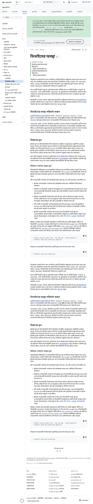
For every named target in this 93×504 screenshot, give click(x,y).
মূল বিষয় (34, 12)
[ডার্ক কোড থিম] (84, 236)
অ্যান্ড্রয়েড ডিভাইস (56, 12)
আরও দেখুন (28, 2)
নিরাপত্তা (25, 12)
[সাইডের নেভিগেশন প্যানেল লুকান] (22, 501)
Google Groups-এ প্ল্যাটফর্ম (56, 486)
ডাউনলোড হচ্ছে (31, 480)
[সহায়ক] (83, 49)
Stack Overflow (75, 486)
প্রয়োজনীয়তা (30, 477)
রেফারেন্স (79, 12)
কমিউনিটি (40, 498)
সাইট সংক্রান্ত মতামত (33, 501)
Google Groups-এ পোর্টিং (56, 491)
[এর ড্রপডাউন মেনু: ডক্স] (20, 2)
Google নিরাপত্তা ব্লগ (54, 483)
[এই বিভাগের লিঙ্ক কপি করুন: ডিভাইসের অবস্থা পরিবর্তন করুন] (61, 112)
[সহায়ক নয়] (85, 49)
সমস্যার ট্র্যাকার (74, 489)
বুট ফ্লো (60, 104)
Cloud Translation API (47, 43)
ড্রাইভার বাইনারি (31, 489)
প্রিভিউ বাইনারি (30, 483)
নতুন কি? (4, 12)
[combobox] (52, 2)
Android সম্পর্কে (31, 498)
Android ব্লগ (52, 480)
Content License (49, 458)
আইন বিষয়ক (48, 498)
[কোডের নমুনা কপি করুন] (86, 236)
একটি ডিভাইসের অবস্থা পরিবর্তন (40, 116)
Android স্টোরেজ (31, 474)
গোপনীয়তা (63, 498)
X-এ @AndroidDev (54, 477)
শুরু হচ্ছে (14, 12)
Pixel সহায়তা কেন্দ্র (75, 477)
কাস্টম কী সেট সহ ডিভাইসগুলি (72, 216)
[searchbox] (12, 17)
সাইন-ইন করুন (86, 2)
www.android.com (76, 480)
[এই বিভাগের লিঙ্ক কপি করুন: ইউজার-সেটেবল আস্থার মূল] (53, 166)
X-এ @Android (53, 474)
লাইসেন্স (56, 498)
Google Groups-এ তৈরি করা (56, 489)
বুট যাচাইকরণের (81, 100)
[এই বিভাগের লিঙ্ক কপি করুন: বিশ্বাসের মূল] (43, 140)
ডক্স (17, 2)
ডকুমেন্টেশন (6, 7)
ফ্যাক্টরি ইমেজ (30, 486)
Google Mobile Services (77, 483)
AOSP (31, 50)
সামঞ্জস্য (44, 12)
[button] (11, 28)
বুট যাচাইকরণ (63, 158)
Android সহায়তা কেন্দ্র (77, 474)
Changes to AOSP (61, 32)
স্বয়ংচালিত (69, 12)
